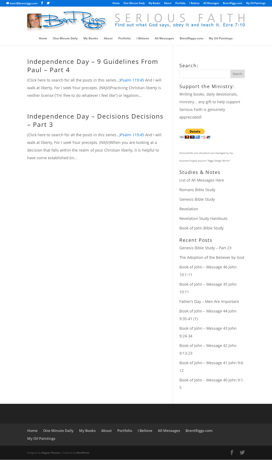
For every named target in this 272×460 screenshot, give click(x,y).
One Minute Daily (134, 3)
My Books (154, 3)
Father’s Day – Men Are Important (209, 301)
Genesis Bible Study (197, 199)
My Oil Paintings (256, 3)
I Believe (194, 3)
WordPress (82, 452)
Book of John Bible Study (201, 228)
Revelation (188, 208)
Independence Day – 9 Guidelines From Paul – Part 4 (92, 65)
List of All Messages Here (201, 180)
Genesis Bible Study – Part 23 (205, 247)
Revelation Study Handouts (203, 218)
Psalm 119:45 (132, 80)
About (167, 3)
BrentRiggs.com (232, 3)
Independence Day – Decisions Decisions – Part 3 (95, 120)
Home (116, 3)
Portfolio (180, 3)
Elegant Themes (50, 452)
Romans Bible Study (197, 189)
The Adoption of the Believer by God (211, 257)
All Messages (211, 3)
